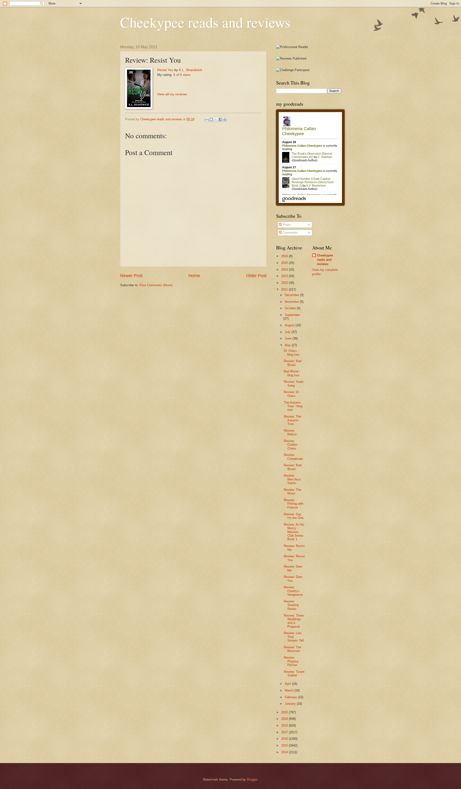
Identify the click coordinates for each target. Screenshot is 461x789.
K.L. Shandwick (190, 70)
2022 (285, 283)
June (288, 338)
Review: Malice (290, 432)
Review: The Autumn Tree (292, 420)
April (288, 684)
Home (194, 275)
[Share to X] (215, 119)
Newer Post (131, 275)
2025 (285, 263)
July (288, 332)
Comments (290, 232)
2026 (285, 256)
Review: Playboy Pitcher (291, 661)
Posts (286, 224)
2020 (285, 712)
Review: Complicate (293, 456)
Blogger (252, 779)
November (292, 301)
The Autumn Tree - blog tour (293, 406)
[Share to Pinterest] (225, 119)
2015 (285, 745)
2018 (285, 725)
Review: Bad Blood (292, 362)
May (288, 345)
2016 (285, 738)
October (291, 308)
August (290, 325)
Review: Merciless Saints (292, 479)
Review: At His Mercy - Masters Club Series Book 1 (294, 532)
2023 (285, 276)
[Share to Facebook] (220, 119)
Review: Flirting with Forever (293, 503)
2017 (285, 732)
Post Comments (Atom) (156, 285)
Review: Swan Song (293, 383)
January (291, 703)
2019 (285, 719)
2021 (285, 289)
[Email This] (206, 119)
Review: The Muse (292, 491)
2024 (285, 269)
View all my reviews (172, 94)
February (291, 697)
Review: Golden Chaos (290, 444)
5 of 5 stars (181, 75)
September (292, 315)
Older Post (256, 275)
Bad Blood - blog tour (292, 373)
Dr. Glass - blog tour (291, 352)
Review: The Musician (292, 649)
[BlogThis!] (211, 119)
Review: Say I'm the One (293, 516)
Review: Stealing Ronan (291, 605)
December (292, 295)
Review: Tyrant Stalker (294, 673)
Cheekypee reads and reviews (205, 22)
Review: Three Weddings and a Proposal (294, 621)
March (289, 690)
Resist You (165, 70)
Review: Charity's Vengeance (293, 590)
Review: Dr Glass (291, 393)
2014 (285, 752)
